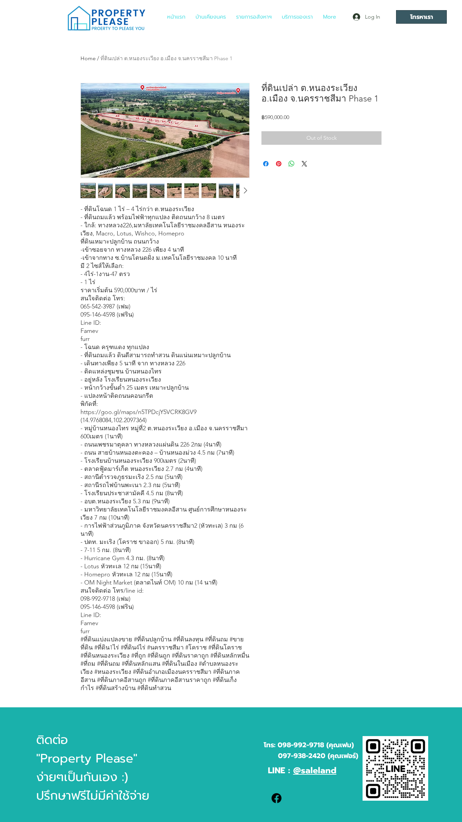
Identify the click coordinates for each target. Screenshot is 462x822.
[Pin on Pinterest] (279, 164)
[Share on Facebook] (266, 164)
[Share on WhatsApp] (291, 164)
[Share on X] (304, 164)
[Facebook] (276, 798)
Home (88, 58)
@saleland (315, 770)
